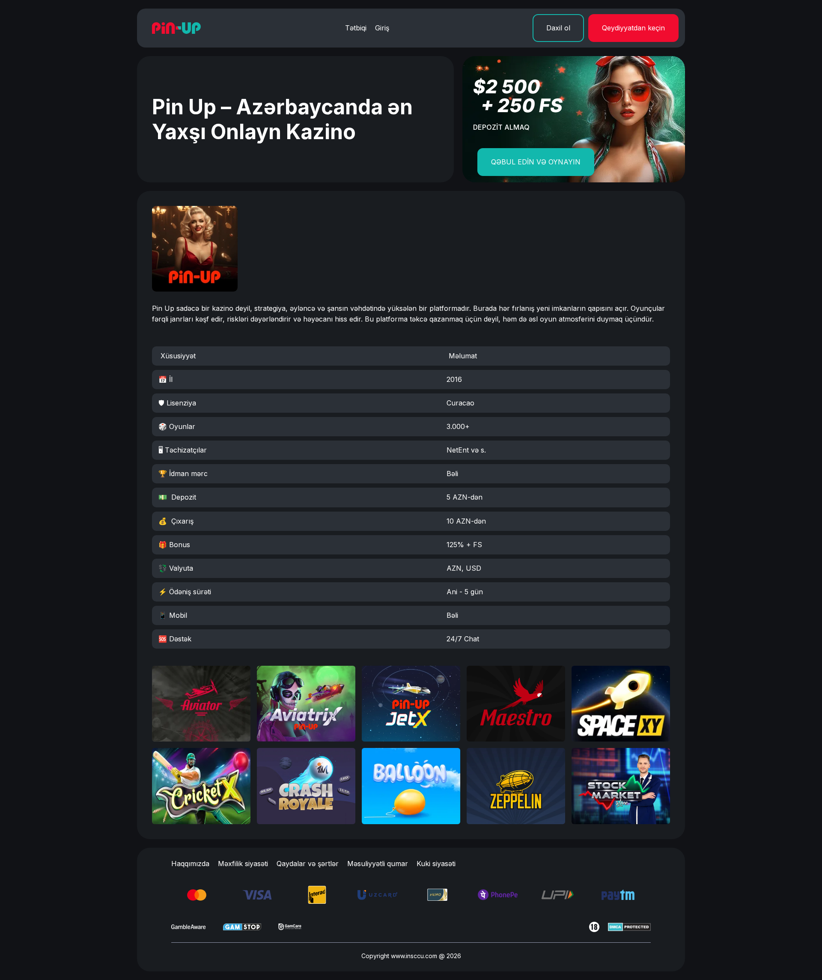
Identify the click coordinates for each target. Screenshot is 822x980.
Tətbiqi (355, 28)
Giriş (382, 28)
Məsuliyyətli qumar (377, 863)
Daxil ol (558, 28)
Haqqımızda (190, 863)
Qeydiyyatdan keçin (633, 28)
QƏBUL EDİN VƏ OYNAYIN (536, 162)
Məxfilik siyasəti (243, 863)
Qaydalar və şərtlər (308, 863)
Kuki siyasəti (436, 863)
